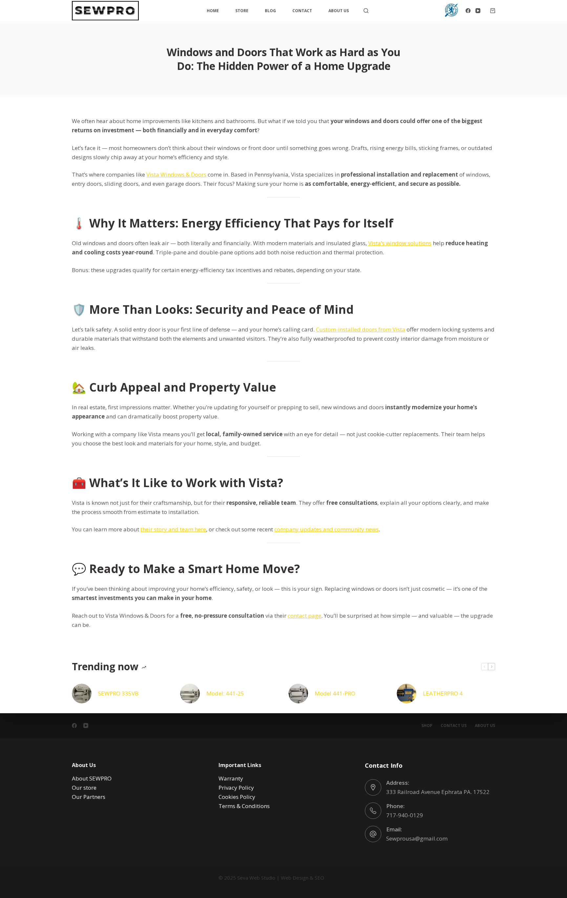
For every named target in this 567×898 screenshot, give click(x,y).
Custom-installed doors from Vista (360, 329)
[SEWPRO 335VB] (82, 693)
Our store (84, 787)
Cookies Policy (237, 797)
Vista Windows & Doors (176, 174)
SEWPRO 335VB (118, 693)
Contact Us (454, 725)
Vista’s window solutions (399, 243)
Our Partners (88, 797)
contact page (304, 615)
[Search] (366, 10)
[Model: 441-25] (190, 693)
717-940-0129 (404, 815)
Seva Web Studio (256, 877)
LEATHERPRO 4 (443, 693)
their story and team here (173, 529)
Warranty (231, 778)
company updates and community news (326, 529)
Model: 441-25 (225, 693)
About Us (338, 10)
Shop (426, 725)
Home (213, 10)
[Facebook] (468, 10)
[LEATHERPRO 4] (406, 693)
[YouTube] (477, 10)
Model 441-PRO (335, 693)
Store (241, 10)
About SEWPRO (92, 778)
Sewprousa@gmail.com (417, 838)
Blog (270, 10)
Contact (302, 10)
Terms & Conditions (244, 806)
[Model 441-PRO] (298, 693)
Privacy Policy (236, 787)
